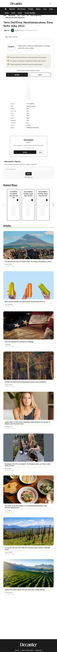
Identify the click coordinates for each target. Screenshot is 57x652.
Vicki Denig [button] (8, 510)
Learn (45, 9)
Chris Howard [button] (9, 552)
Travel (51, 9)
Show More (28, 177)
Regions (38, 9)
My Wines (8, 30)
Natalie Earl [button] (8, 468)
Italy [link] (18, 15)
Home (4, 15)
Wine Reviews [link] (11, 15)
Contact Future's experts (27, 650)
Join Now (17, 75)
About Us (17, 650)
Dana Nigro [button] (8, 344)
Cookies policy (38, 650)
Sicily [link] (23, 15)
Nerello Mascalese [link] (36, 15)
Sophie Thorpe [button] (8, 384)
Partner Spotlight (30, 13)
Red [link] (28, 15)
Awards (20, 13)
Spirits (7, 13)
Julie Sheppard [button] (9, 304)
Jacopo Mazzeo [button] (9, 592)
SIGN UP (28, 174)
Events (13, 13)
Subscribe (12, 9)
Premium (30, 9)
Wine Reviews (22, 9)
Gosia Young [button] (8, 264)
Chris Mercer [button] (8, 426)
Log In (40, 75)
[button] (11, 37)
